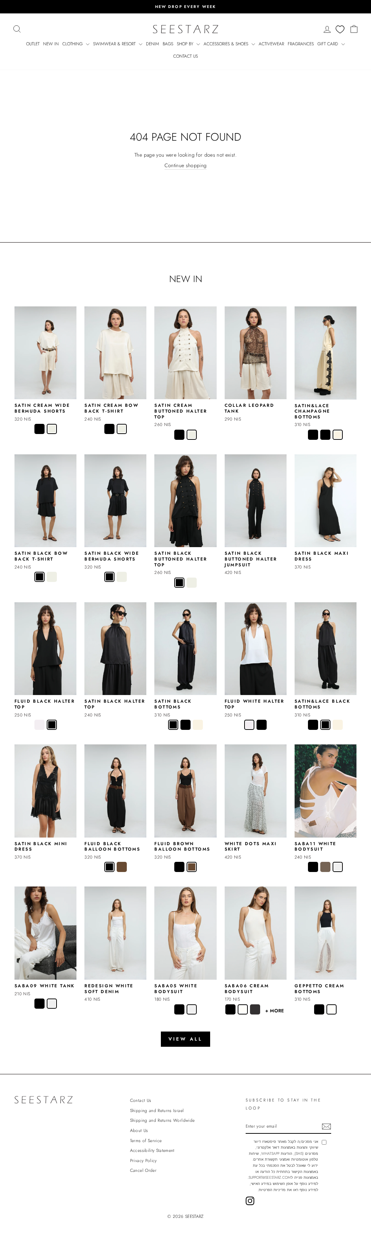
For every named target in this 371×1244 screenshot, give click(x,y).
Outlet (32, 44)
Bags (168, 44)
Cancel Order (143, 1170)
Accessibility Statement (152, 1150)
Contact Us (185, 56)
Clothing (73, 44)
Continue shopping (185, 165)
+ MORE (274, 1010)
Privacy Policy (143, 1160)
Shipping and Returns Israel (157, 1110)
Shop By (186, 44)
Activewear (271, 44)
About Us (139, 1130)
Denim (152, 44)
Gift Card (328, 44)
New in (51, 44)
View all (185, 1039)
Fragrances (301, 44)
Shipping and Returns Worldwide (162, 1120)
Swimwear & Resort (115, 44)
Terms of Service (146, 1140)
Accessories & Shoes (227, 44)
